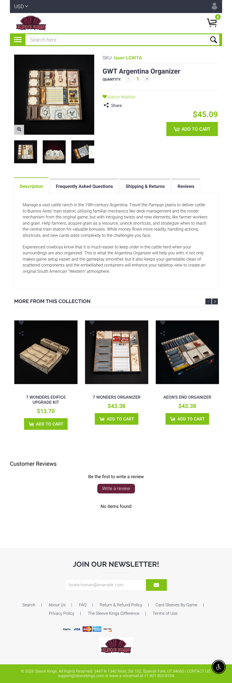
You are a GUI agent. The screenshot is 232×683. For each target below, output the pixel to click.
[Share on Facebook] (127, 105)
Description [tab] (31, 186)
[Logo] (31, 23)
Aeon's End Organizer (187, 397)
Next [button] (91, 152)
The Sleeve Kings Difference (113, 613)
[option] (25, 151)
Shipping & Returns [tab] (145, 186)
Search (28, 604)
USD (19, 7)
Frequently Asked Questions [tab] (84, 186)
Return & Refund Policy (121, 604)
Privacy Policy (61, 613)
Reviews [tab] (185, 186)
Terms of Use (165, 613)
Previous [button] (208, 301)
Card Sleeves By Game (176, 604)
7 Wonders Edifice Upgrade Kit (46, 400)
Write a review (116, 488)
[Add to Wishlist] (21, 323)
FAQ (83, 604)
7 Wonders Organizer (117, 397)
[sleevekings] (116, 645)
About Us (57, 604)
